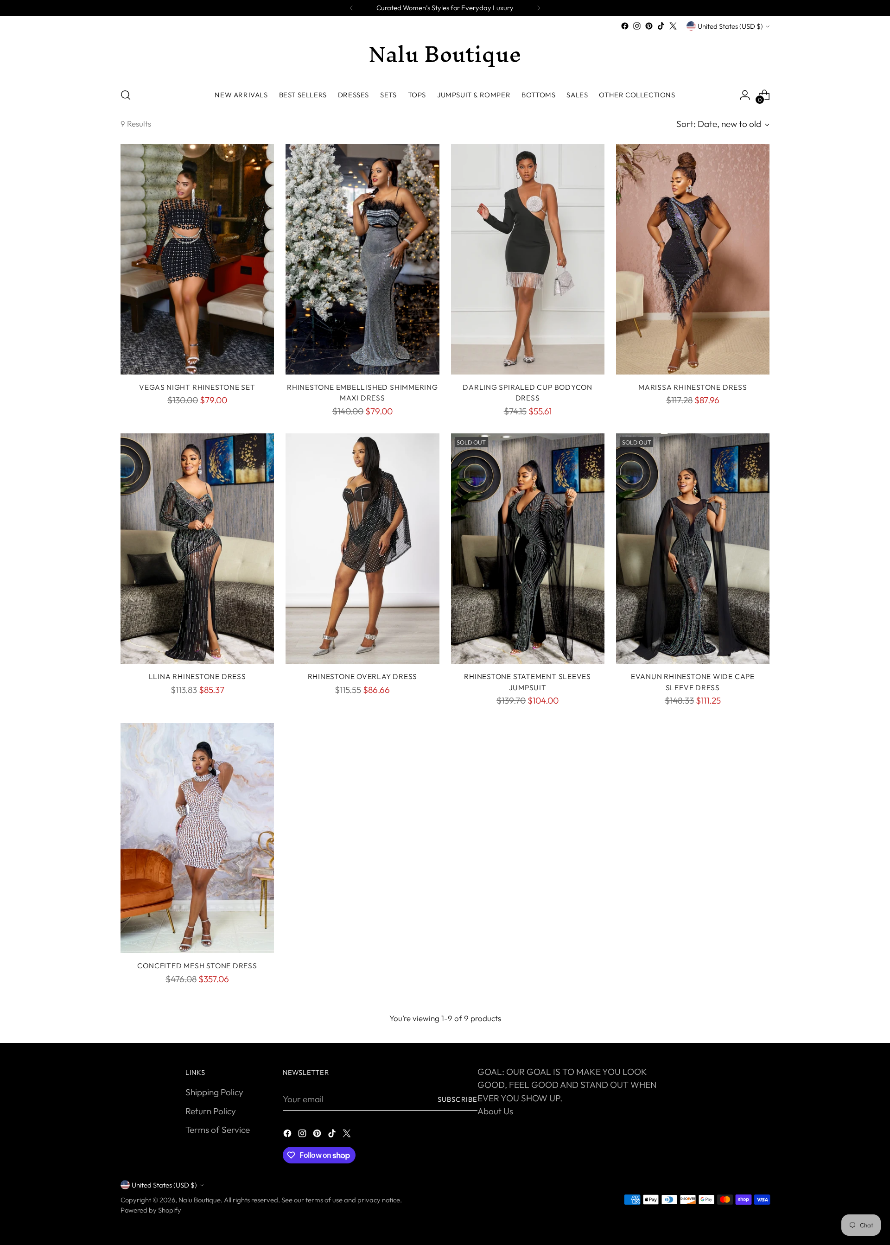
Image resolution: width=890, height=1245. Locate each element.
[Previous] (351, 8)
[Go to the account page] (745, 95)
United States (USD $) (730, 26)
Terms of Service (217, 1129)
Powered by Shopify (151, 1210)
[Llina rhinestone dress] (197, 548)
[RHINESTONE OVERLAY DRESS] (362, 548)
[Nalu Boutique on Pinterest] (649, 26)
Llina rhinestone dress (197, 676)
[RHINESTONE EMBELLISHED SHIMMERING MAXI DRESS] (362, 259)
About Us (495, 1111)
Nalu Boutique (199, 1199)
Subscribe (457, 1099)
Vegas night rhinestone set (197, 387)
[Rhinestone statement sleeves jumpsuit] (527, 548)
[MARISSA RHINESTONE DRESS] (692, 259)
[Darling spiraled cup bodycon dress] (527, 259)
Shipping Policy (214, 1092)
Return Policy (210, 1111)
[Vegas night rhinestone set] (197, 259)
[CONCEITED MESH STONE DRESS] (197, 838)
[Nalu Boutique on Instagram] (637, 26)
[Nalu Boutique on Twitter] (673, 26)
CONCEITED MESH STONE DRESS (197, 965)
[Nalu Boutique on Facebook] (625, 26)
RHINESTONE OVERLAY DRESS (363, 676)
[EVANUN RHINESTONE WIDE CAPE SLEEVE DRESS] (692, 548)
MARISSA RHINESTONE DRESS (692, 387)
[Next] (538, 8)
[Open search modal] (125, 95)
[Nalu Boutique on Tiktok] (661, 26)
